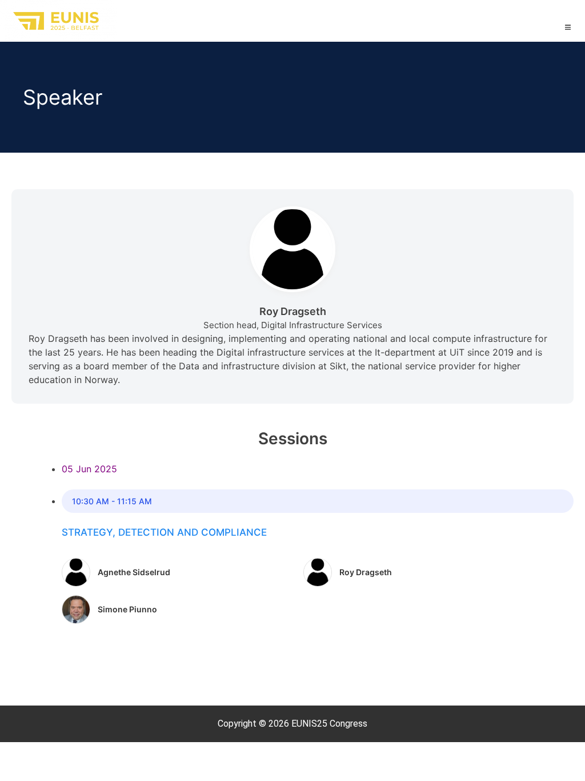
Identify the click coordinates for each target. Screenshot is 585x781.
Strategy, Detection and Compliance (164, 532)
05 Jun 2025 (89, 469)
